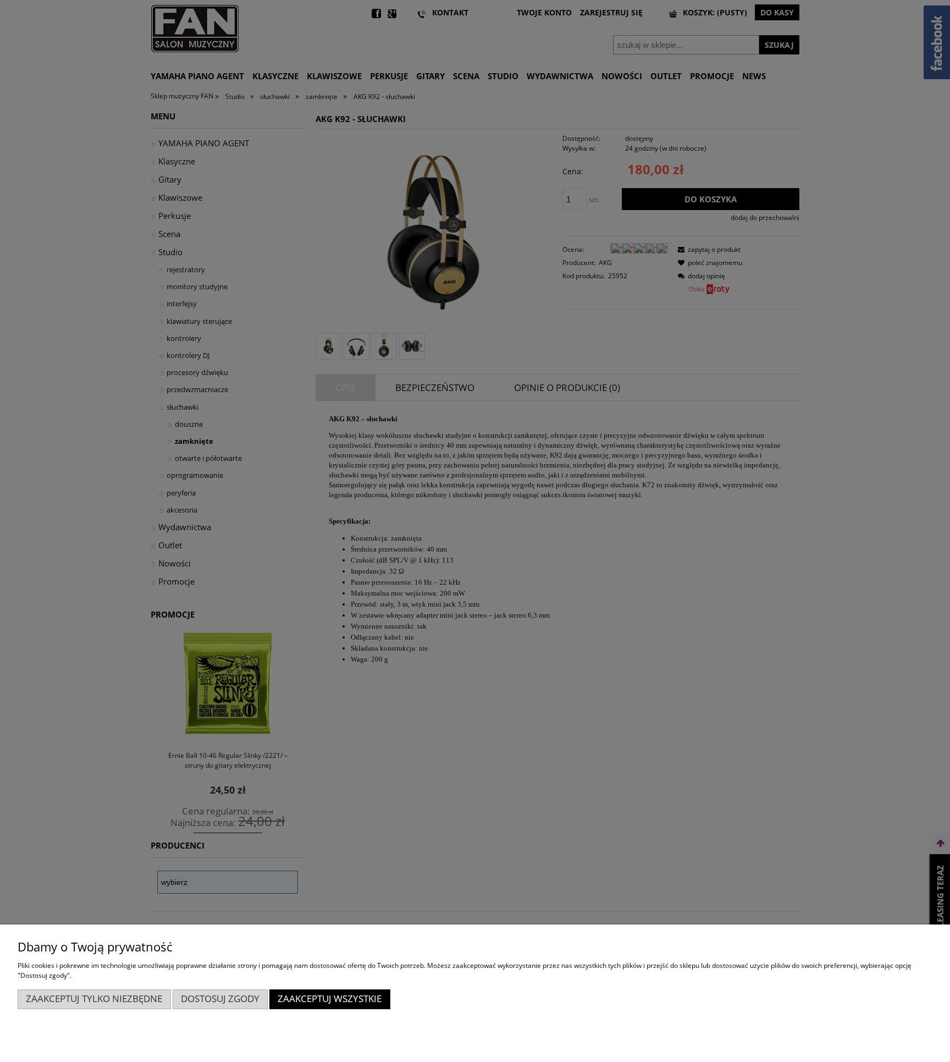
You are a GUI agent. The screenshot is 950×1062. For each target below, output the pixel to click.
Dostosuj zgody (220, 998)
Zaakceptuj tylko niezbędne (94, 998)
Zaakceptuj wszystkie (330, 998)
